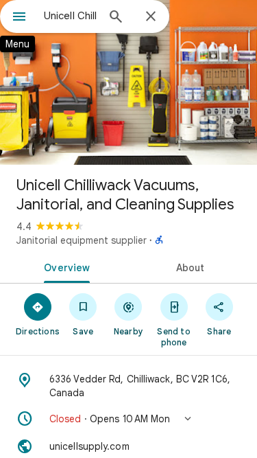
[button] (128, 419)
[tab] (64, 266)
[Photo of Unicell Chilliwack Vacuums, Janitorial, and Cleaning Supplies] (128, 82)
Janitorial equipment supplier (81, 240)
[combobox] (70, 16)
